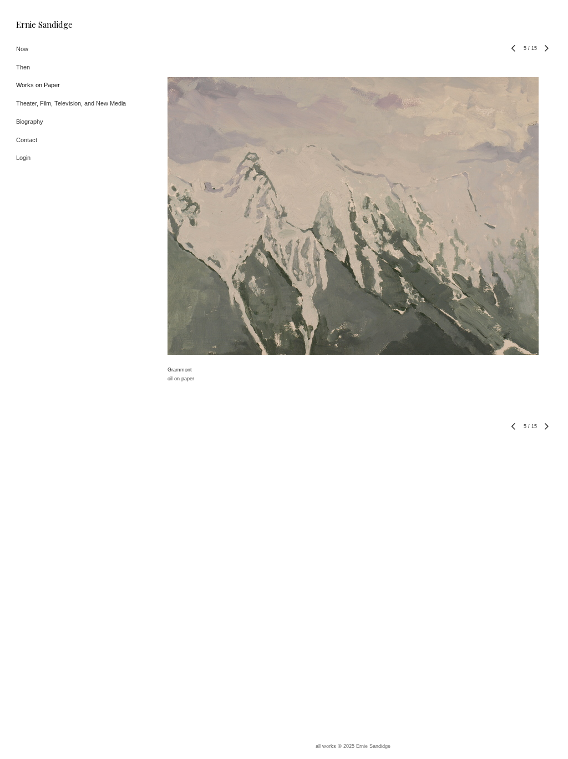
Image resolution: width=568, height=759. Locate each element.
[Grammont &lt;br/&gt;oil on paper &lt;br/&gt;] (353, 216)
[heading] (44, 24)
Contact (26, 140)
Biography (29, 121)
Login (23, 157)
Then (23, 67)
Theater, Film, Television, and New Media (71, 103)
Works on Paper (38, 85)
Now (22, 49)
